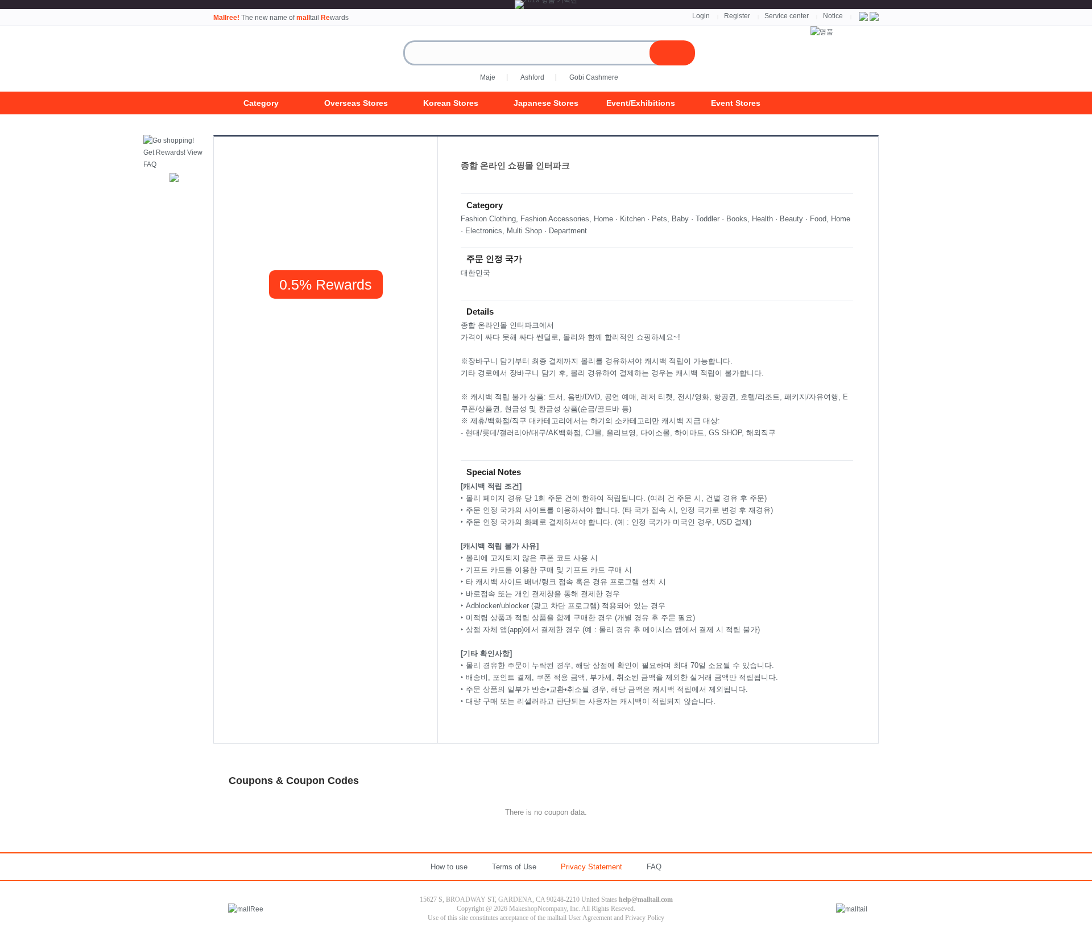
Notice (833, 16)
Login (701, 16)
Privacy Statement (591, 867)
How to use (449, 867)
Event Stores (735, 103)
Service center (786, 16)
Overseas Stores (356, 103)
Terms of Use (514, 867)
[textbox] (537, 52)
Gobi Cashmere (593, 77)
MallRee (270, 59)
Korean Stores (450, 103)
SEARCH (672, 52)
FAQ (654, 867)
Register (737, 16)
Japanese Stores (546, 103)
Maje (487, 77)
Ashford (532, 77)
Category (261, 103)
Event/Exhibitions (640, 103)
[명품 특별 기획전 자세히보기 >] (821, 32)
